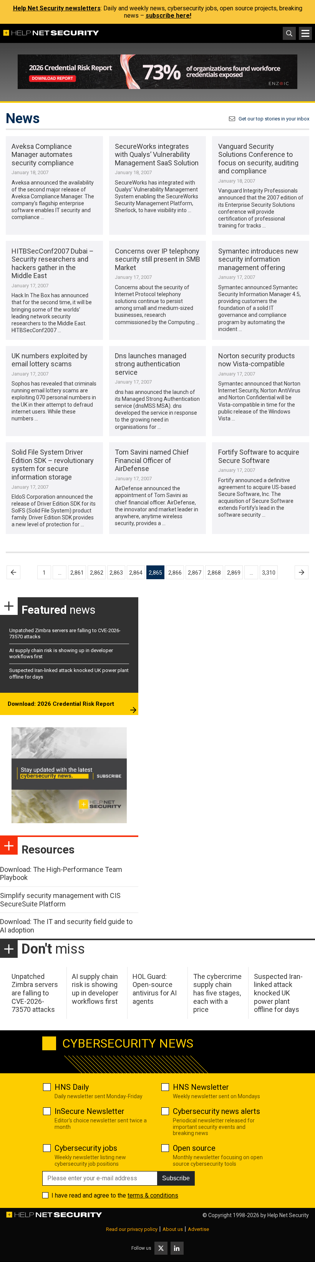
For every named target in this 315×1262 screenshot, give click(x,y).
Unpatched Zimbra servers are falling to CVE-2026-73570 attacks (35, 992)
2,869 (233, 573)
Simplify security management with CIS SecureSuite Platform (60, 899)
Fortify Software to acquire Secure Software (258, 456)
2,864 (136, 573)
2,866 (175, 573)
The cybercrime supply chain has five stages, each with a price (217, 992)
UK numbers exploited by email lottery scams (50, 360)
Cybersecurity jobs (86, 1148)
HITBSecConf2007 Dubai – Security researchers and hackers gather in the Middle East (53, 263)
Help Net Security (288, 1215)
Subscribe (176, 1178)
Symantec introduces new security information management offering (258, 259)
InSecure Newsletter (89, 1111)
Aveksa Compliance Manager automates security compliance (43, 154)
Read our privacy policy (132, 1229)
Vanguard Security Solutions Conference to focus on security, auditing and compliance (258, 158)
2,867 (194, 573)
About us (172, 1229)
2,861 (77, 573)
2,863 (116, 573)
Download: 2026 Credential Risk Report (61, 703)
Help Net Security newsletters (57, 8)
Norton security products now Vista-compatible (256, 360)
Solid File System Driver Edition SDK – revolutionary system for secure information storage (53, 464)
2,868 (214, 573)
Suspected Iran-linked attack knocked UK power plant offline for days (278, 992)
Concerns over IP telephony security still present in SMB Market (157, 259)
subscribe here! (168, 15)
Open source (194, 1148)
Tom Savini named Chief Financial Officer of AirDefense (152, 460)
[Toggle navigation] (305, 33)
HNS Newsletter (201, 1087)
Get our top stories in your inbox (274, 118)
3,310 (268, 573)
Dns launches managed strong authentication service (150, 364)
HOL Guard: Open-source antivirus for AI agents (155, 988)
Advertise (198, 1229)
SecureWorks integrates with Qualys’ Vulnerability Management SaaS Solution (157, 154)
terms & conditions (153, 1195)
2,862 (96, 573)
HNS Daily (72, 1087)
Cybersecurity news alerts (216, 1111)
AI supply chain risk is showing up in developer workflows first (95, 988)
